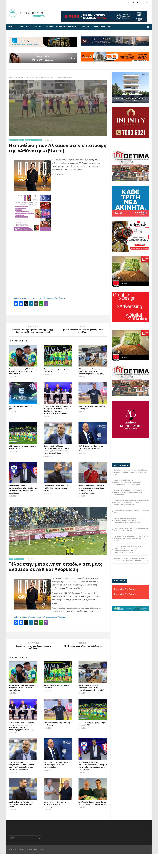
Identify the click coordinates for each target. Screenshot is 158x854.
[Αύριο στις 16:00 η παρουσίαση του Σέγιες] (93, 393)
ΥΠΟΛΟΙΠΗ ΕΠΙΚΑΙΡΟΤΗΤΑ (67, 27)
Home (11, 77)
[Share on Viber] (46, 303)
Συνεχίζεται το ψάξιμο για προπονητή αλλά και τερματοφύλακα (55, 804)
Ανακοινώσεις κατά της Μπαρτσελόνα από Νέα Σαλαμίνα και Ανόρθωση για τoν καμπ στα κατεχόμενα (23, 489)
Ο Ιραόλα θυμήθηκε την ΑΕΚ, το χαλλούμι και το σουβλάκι (83, 329)
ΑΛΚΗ (21, 140)
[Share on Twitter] (26, 303)
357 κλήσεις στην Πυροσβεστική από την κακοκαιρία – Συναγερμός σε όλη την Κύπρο (131, 538)
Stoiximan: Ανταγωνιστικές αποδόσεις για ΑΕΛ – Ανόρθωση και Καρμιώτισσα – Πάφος (130, 472)
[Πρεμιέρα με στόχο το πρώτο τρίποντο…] (58, 355)
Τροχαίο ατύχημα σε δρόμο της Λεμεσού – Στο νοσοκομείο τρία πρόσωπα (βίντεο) (131, 559)
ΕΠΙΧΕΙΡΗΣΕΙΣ (25, 27)
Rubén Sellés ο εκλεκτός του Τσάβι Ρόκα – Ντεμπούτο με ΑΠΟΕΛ (56, 488)
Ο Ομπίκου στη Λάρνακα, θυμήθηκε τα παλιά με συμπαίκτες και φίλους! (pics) (91, 371)
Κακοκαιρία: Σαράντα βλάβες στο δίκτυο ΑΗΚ (131, 511)
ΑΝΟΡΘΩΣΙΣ (18, 559)
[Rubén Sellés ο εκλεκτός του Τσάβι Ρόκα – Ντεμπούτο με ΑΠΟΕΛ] (58, 472)
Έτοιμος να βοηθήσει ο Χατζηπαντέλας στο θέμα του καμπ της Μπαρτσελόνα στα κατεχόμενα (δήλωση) (56, 449)
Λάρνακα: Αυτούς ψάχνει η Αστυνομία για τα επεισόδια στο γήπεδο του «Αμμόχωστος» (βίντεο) (131, 502)
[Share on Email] (36, 303)
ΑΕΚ (10, 559)
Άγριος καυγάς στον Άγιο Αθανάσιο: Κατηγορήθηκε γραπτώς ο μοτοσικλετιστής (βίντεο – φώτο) (129, 520)
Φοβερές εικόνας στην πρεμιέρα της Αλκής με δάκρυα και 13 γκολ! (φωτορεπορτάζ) (33, 329)
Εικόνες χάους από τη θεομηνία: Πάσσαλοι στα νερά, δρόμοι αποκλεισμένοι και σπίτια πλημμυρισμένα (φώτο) (127, 549)
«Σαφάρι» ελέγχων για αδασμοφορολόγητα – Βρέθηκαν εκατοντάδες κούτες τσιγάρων (127, 482)
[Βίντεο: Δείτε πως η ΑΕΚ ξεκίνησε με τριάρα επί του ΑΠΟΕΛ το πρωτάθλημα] (23, 355)
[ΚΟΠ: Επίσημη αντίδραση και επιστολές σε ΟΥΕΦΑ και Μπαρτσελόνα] (93, 433)
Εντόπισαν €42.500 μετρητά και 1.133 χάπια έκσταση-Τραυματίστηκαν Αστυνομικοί (129, 492)
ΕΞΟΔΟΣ (37, 27)
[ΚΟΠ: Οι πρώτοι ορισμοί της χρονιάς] (23, 393)
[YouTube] (133, 2)
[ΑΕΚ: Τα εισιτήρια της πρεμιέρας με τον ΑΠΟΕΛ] (23, 433)
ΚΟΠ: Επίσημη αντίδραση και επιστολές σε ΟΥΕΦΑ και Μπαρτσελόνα (91, 448)
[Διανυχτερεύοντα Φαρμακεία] (147, 2)
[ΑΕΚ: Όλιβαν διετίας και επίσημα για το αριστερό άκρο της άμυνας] (93, 789)
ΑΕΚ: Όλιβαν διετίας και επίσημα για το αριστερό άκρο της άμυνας (93, 803)
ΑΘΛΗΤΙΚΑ (48, 27)
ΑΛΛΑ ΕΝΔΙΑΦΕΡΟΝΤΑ (103, 27)
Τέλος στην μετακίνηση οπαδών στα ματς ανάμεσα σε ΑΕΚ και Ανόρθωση (55, 566)
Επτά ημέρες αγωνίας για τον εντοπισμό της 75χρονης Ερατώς (131, 529)
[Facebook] (129, 2)
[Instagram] (142, 2)
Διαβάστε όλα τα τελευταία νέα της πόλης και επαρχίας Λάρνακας (39, 298)
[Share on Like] (21, 303)
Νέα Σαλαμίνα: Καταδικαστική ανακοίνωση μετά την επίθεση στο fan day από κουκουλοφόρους (91, 489)
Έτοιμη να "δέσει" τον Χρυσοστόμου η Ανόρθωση (33, 646)
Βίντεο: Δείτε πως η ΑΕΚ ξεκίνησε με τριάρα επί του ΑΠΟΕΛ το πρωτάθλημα (23, 371)
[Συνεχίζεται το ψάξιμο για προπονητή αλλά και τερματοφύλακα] (58, 789)
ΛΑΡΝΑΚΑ (12, 27)
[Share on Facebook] (16, 303)
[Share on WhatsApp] (41, 303)
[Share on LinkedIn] (31, 303)
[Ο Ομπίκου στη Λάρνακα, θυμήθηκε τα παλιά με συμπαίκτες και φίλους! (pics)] (93, 355)
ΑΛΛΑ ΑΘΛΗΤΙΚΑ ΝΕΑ (33, 140)
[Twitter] (138, 2)
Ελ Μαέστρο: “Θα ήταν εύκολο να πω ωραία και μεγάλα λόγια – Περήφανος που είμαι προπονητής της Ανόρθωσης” (57, 410)
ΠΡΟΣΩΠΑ (86, 27)
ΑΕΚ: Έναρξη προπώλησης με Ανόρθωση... (83, 645)
